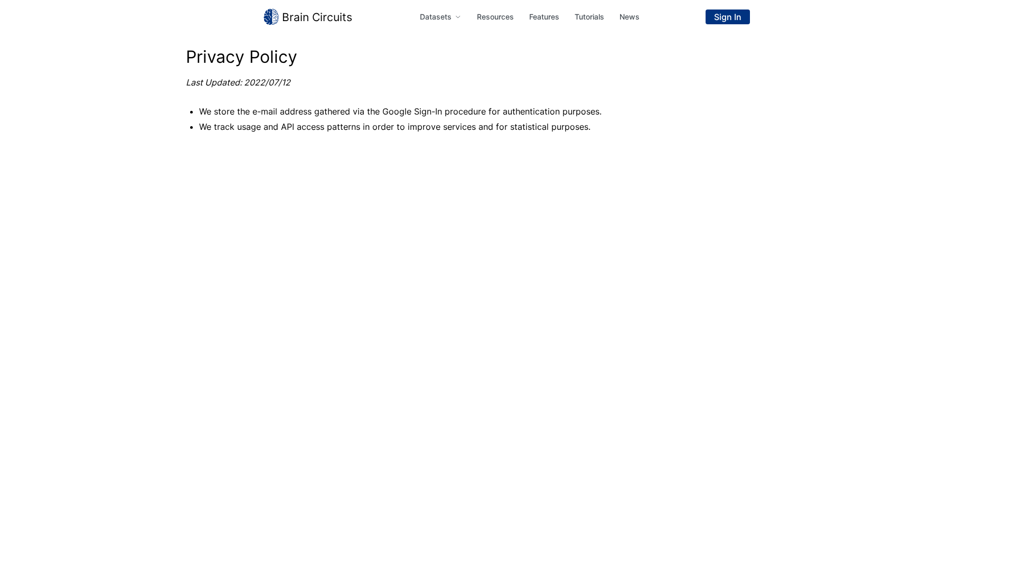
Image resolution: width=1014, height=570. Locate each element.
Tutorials (589, 16)
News (629, 16)
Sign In (727, 17)
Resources (495, 16)
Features (544, 16)
